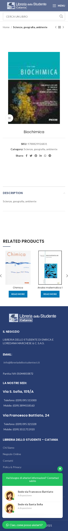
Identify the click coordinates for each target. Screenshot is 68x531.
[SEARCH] (61, 16)
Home (6, 27)
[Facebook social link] (27, 155)
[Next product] (63, 27)
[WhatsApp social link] (45, 155)
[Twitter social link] (31, 155)
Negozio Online (12, 454)
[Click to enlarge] (9, 118)
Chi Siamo (8, 447)
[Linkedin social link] (40, 155)
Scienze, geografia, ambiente (30, 27)
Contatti (8, 460)
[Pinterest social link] (35, 155)
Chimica (18, 287)
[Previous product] (56, 27)
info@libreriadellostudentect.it (22, 362)
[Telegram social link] (49, 155)
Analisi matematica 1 (50, 287)
